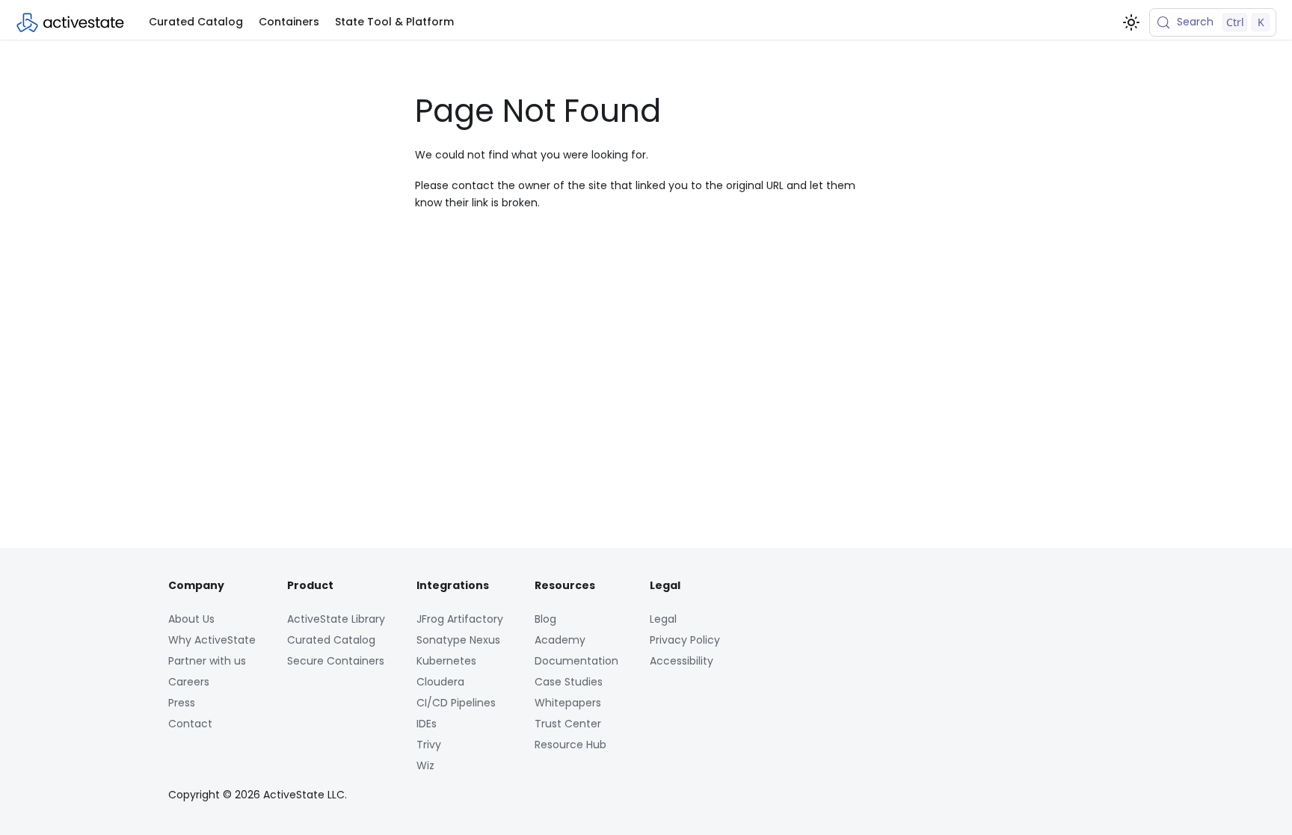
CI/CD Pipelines (456, 702)
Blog (545, 618)
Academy (560, 639)
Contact (190, 723)
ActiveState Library (336, 618)
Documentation (576, 660)
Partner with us (207, 660)
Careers (188, 681)
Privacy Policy (685, 639)
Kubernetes (446, 660)
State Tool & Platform (394, 21)
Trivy (428, 744)
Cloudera (440, 681)
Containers (289, 21)
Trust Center (568, 723)
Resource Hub (570, 744)
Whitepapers (568, 702)
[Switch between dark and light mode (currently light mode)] (1131, 22)
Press (181, 702)
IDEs (426, 723)
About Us (191, 618)
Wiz (425, 765)
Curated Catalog (196, 21)
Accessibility (681, 660)
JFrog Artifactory (459, 618)
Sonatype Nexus (458, 639)
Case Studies (569, 681)
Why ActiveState (212, 639)
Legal (663, 618)
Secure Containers (335, 660)
